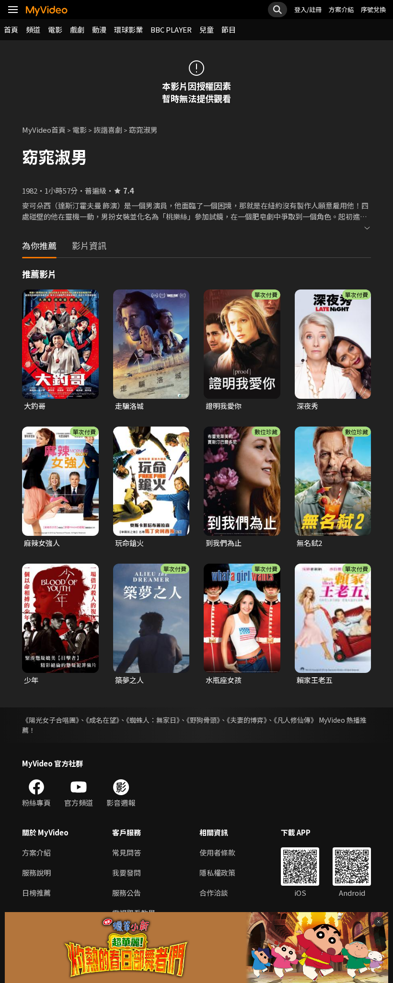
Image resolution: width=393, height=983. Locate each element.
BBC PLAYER (171, 29)
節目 (228, 29)
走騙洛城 (129, 406)
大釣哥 (35, 406)
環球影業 (128, 29)
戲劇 (77, 29)
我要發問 (126, 872)
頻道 (33, 29)
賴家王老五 (315, 680)
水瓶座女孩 (224, 680)
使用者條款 (217, 852)
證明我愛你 (224, 406)
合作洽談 (213, 893)
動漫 (99, 29)
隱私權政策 (217, 872)
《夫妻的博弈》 (247, 720)
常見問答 (126, 852)
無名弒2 (309, 543)
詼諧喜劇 (107, 130)
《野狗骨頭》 (203, 720)
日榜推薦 (36, 893)
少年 (31, 680)
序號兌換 (373, 9)
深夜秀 (307, 406)
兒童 (206, 29)
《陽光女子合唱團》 (50, 720)
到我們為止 (224, 543)
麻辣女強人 (42, 543)
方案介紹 (341, 9)
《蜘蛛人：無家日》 (153, 720)
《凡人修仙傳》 (295, 720)
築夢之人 (129, 680)
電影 (55, 29)
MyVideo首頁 (44, 130)
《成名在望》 (102, 720)
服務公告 (126, 893)
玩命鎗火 (129, 543)
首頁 (11, 29)
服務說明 (36, 872)
